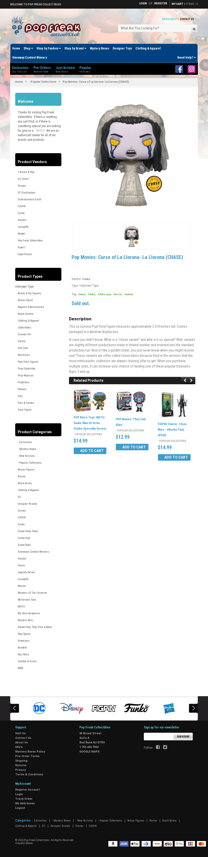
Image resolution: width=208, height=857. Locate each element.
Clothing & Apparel (148, 48)
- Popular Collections (42, 81)
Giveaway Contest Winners (29, 57)
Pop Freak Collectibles (30, 240)
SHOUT (40, 130)
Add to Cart (92, 451)
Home (16, 48)
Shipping (21, 760)
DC (19, 497)
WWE (20, 668)
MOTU (21, 606)
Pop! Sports (24, 634)
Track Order (23, 798)
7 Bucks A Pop (26, 172)
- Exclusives (25, 442)
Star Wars (23, 654)
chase (82, 294)
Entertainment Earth (29, 199)
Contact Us (187, 19)
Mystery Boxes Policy (30, 751)
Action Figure (25, 300)
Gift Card (23, 348)
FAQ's (19, 747)
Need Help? (185, 57)
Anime (21, 476)
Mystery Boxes (99, 48)
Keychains (24, 355)
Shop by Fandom (48, 48)
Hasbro (22, 220)
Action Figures (26, 469)
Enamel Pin (24, 334)
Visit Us (20, 733)
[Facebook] (158, 747)
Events (22, 341)
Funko (21, 213)
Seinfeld (22, 647)
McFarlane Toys (27, 599)
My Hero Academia (29, 613)
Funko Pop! (24, 538)
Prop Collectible (26, 368)
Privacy (20, 770)
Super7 (21, 247)
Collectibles (24, 327)
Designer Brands (27, 503)
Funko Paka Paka (28, 531)
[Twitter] (165, 747)
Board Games (25, 314)
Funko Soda (24, 545)
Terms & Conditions (29, 774)
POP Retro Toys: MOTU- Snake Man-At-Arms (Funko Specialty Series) (90, 423)
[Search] (194, 29)
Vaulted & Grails (27, 661)
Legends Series (26, 572)
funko (92, 294)
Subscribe (183, 736)
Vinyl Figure (24, 409)
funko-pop (105, 294)
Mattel (21, 233)
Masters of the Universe (32, 592)
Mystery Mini (25, 620)
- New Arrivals (26, 456)
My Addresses (25, 803)
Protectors (23, 382)
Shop (27, 48)
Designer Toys (122, 48)
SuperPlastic (25, 254)
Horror (21, 565)
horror (118, 294)
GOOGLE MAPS (89, 751)
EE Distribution (26, 192)
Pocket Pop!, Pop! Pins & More (35, 627)
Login (19, 794)
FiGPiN (22, 206)
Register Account (27, 789)
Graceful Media (24, 843)
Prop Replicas (25, 375)
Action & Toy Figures (29, 293)
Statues (22, 389)
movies (129, 294)
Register (160, 3)
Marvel (22, 586)
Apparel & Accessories (31, 307)
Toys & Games (26, 403)
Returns (20, 765)
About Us (21, 742)
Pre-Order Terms (27, 756)
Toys (20, 396)
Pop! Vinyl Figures (28, 361)
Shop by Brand (74, 48)
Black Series (25, 483)
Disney (22, 185)
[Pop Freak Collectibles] (47, 26)
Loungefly (23, 227)
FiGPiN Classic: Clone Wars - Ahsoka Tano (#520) (172, 429)
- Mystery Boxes (27, 449)
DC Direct (23, 179)
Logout (20, 808)
